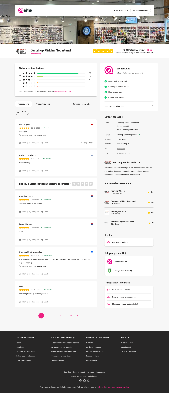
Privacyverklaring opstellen (62, 347)
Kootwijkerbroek (129, 129)
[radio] (95, 51)
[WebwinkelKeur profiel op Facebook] (80, 380)
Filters (23, 111)
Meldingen (20, 347)
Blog (74, 372)
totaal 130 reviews (137, 50)
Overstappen (91, 360)
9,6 (125, 50)
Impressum (100, 372)
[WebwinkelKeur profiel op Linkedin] (88, 380)
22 (71, 315)
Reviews (89, 343)
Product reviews (92, 356)
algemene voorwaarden (118, 387)
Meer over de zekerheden (115, 106)
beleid (102, 387)
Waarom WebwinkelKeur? (26, 351)
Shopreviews (23, 104)
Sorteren (76, 104)
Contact (81, 372)
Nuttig (25, 143)
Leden (18, 343)
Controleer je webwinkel (61, 356)
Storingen (90, 372)
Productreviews (43, 104)
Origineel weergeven (40, 135)
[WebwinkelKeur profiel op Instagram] (84, 380)
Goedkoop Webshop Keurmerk (63, 351)
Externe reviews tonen (95, 351)
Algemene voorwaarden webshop (65, 343)
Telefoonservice (57, 360)
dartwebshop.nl (37, 54)
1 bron (149, 50)
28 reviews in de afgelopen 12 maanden (133, 52)
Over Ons (67, 372)
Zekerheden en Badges (25, 356)
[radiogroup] (103, 51)
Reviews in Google (93, 347)
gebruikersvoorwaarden (62, 91)
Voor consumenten (24, 360)
